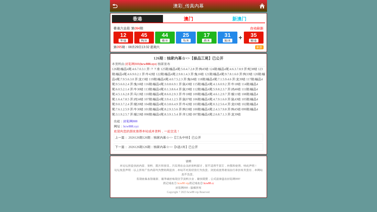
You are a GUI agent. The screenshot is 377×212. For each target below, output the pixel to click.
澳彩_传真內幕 (188, 5)
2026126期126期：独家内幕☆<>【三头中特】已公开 (164, 137)
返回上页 (115, 6)
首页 (262, 6)
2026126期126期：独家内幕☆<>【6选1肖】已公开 (163, 147)
